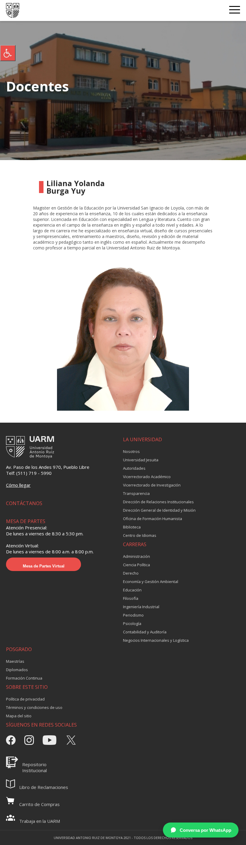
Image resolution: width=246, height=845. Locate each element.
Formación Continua (24, 678)
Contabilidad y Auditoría (144, 632)
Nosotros (131, 451)
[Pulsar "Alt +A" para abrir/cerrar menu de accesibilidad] (8, 53)
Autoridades (134, 468)
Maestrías (15, 661)
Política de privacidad (25, 699)
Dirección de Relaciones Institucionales (158, 501)
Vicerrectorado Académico (147, 476)
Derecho (131, 573)
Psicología (132, 623)
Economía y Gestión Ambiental (150, 581)
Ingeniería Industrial (141, 606)
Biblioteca (132, 527)
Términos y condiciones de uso (34, 707)
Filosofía (130, 598)
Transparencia (136, 493)
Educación (132, 590)
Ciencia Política (136, 564)
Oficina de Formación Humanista (152, 518)
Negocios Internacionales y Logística (156, 640)
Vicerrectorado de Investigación (152, 485)
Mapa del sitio (19, 716)
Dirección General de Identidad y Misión (159, 510)
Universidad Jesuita (140, 460)
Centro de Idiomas (139, 535)
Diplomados (17, 669)
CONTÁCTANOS (24, 503)
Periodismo (133, 615)
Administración (136, 556)
